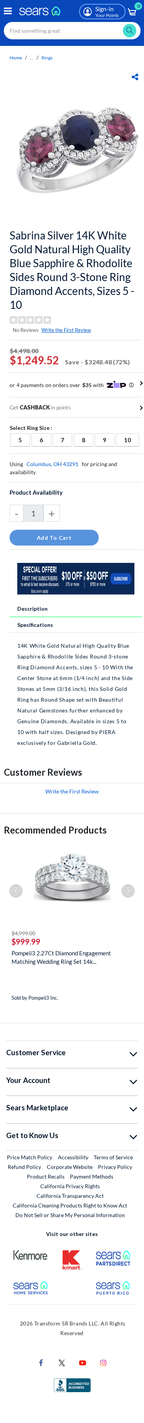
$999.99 (26, 941)
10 (131, 439)
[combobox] (72, 30)
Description (32, 608)
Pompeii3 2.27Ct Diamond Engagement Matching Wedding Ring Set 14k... (61, 957)
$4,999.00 (23, 933)
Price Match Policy (29, 1157)
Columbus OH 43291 (52, 464)
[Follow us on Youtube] (82, 1362)
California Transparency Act (70, 1195)
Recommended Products (55, 829)
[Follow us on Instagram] (103, 1362)
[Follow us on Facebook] (41, 1362)
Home (16, 58)
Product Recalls (46, 1176)
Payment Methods (91, 1176)
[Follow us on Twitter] (62, 1362)
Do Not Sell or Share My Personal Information (70, 1215)
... (31, 58)
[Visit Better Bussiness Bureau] (72, 1384)
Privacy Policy (115, 1167)
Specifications (35, 624)
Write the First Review (66, 330)
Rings (47, 58)
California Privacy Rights (70, 1186)
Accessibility (73, 1157)
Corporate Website (70, 1166)
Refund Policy (24, 1167)
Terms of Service (113, 1157)
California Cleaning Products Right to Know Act (70, 1205)
